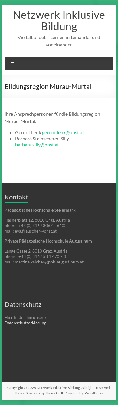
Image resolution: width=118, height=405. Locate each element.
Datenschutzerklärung (25, 322)
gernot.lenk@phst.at (63, 132)
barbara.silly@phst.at (37, 144)
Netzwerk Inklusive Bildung (59, 20)
